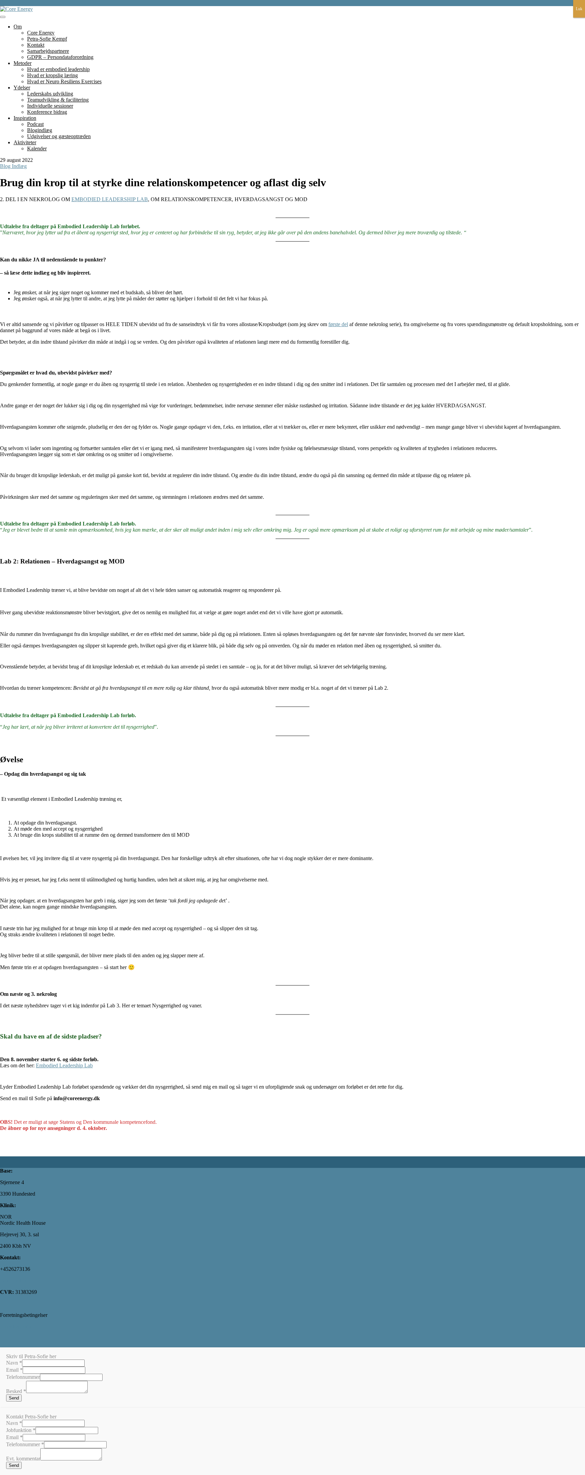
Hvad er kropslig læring (52, 75)
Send (14, 1398)
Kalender (37, 148)
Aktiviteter (25, 142)
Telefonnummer (23, 1377)
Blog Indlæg (13, 166)
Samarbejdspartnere (48, 51)
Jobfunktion (21, 1430)
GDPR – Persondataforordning (60, 57)
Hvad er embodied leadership (58, 69)
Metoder (22, 63)
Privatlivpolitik (15, 1326)
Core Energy (41, 33)
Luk (579, 8)
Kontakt (35, 45)
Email (14, 1370)
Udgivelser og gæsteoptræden (59, 136)
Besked (16, 1391)
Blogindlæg (39, 130)
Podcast (35, 124)
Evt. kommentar (23, 1458)
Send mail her (14, 1280)
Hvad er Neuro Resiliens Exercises (64, 81)
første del (338, 324)
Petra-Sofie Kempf (47, 39)
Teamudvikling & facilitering (58, 100)
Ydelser (22, 87)
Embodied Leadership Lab (64, 1065)
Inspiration (25, 118)
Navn (14, 1363)
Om (18, 26)
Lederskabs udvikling (50, 94)
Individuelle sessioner (50, 106)
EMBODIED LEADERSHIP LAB (109, 199)
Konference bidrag (47, 112)
